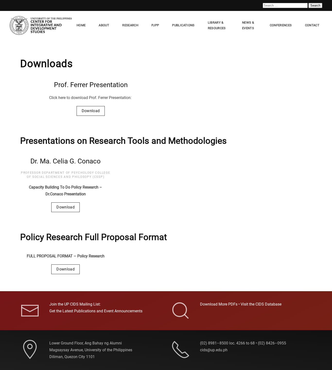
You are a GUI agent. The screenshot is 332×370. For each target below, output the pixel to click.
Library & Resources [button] (217, 25)
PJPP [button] (155, 25)
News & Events (248, 25)
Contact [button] (312, 25)
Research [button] (130, 25)
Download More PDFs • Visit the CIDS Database (240, 304)
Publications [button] (183, 25)
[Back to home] (42, 25)
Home (81, 25)
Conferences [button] (281, 25)
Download (91, 110)
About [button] (104, 25)
